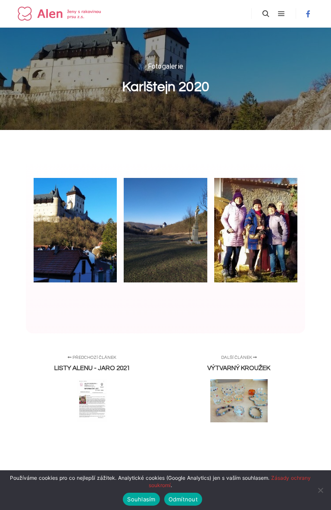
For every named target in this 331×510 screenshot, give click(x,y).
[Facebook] (308, 13)
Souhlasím (141, 499)
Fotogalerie (165, 66)
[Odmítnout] (320, 490)
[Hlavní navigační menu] (281, 13)
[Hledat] (266, 13)
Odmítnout (183, 499)
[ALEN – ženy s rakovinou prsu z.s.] (60, 13)
